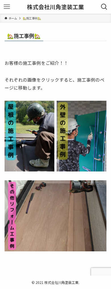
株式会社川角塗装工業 (55, 7)
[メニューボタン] (7, 7)
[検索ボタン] (104, 7)
